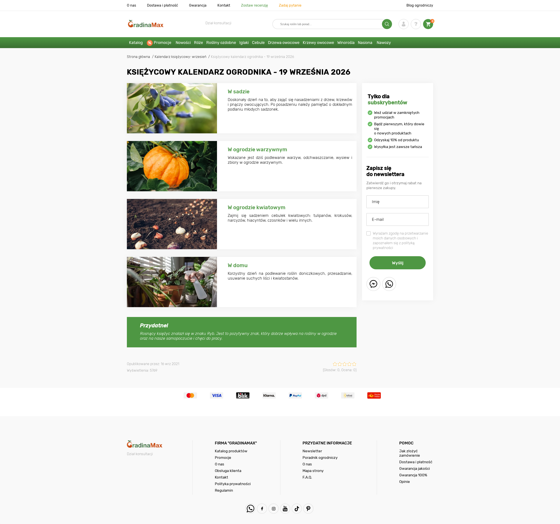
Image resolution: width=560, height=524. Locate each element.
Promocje (162, 42)
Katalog (136, 42)
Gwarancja (197, 5)
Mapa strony (313, 470)
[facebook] (262, 508)
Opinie (404, 481)
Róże (198, 42)
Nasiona (365, 42)
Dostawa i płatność (162, 5)
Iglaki (244, 42)
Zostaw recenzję (254, 5)
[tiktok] (297, 508)
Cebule (258, 42)
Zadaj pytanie (290, 5)
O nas (131, 5)
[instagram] (273, 508)
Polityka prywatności (233, 484)
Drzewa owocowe (283, 42)
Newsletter (312, 451)
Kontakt (223, 5)
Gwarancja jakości (414, 468)
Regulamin (224, 490)
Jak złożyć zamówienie (409, 453)
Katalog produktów (231, 451)
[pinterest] (308, 508)
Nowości (183, 42)
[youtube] (285, 508)
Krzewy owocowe (318, 42)
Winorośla (346, 42)
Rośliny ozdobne (221, 42)
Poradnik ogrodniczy (320, 457)
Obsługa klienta (228, 470)
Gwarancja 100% (413, 475)
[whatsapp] (389, 284)
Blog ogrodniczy (419, 5)
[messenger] (373, 284)
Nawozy (384, 42)
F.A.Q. (307, 477)
